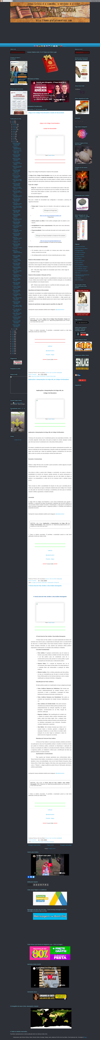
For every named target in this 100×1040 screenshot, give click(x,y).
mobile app (79, 314)
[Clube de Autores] (82, 191)
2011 (13, 353)
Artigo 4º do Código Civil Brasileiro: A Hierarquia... (16, 215)
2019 (13, 339)
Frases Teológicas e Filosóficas (81, 266)
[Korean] (57, 46)
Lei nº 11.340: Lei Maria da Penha (17, 248)
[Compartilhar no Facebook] (45, 374)
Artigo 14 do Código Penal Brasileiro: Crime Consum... (16, 264)
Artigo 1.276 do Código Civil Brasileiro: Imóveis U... (17, 226)
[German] (40, 46)
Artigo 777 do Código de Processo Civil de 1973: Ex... (17, 188)
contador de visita (17, 439)
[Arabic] (59, 46)
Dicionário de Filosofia (79, 254)
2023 (13, 332)
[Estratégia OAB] (18, 114)
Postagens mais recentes (34, 845)
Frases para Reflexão (79, 264)
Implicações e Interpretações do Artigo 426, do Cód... (17, 148)
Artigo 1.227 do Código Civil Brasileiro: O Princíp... (17, 167)
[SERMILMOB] (82, 370)
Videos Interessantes (79, 279)
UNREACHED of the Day (82, 290)
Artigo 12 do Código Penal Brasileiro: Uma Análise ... (16, 283)
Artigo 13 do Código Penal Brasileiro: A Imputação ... (17, 268)
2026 (13, 121)
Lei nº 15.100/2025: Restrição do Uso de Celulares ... (17, 163)
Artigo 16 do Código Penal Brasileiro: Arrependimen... (16, 234)
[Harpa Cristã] (18, 393)
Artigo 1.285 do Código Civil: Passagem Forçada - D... (17, 314)
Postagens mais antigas (66, 845)
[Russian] (49, 46)
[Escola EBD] (17, 431)
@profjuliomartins (60, 309)
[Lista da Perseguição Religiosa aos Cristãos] (82, 210)
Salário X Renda (16, 173)
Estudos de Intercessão (79, 260)
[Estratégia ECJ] (82, 81)
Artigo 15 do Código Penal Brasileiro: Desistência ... (16, 244)
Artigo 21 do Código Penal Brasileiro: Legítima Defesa (16, 184)
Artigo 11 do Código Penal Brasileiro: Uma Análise (16, 302)
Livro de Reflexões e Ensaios (81, 268)
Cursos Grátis (50, 359)
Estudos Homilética (79, 262)
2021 (13, 336)
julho (14, 133)
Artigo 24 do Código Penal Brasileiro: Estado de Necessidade (46, 112)
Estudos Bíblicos (78, 258)
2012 (13, 351)
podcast (82, 314)
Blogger (85, 1037)
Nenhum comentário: (32, 374)
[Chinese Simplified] (62, 46)
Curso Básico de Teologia (80, 252)
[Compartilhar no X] (43, 374)
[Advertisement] (50, 33)
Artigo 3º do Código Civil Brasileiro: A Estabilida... (16, 256)
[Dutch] (47, 46)
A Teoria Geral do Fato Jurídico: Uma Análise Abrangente (45, 585)
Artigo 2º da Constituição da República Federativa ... (17, 252)
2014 (13, 348)
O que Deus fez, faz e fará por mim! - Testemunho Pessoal (82, 275)
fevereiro (15, 141)
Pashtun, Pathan (81, 305)
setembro (15, 129)
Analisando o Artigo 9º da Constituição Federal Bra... (17, 318)
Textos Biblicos (78, 277)
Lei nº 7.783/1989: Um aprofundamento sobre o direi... (17, 310)
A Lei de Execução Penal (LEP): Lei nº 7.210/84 (17, 294)
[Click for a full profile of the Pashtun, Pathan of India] (82, 303)
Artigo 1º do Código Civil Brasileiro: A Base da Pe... (16, 291)
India (87, 305)
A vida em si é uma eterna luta (16, 242)
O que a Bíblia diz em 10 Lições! (81, 270)
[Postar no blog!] (42, 374)
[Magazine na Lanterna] (50, 959)
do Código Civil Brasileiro (36, 582)
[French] (37, 46)
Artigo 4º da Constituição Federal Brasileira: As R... (17, 238)
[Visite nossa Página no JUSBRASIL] (50, 905)
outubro (14, 127)
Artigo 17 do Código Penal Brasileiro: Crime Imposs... (16, 222)
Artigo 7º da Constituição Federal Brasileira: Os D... (17, 203)
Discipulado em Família (79, 256)
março (14, 139)
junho (14, 134)
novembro (15, 126)
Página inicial (50, 845)
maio (14, 136)
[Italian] (45, 46)
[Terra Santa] (82, 138)
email (88, 313)
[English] (35, 46)
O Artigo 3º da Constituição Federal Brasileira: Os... (17, 230)
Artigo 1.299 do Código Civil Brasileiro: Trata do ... (17, 306)
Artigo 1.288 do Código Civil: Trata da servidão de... (17, 298)
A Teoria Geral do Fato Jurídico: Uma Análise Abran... (17, 151)
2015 (13, 346)
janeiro (14, 329)
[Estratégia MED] (18, 84)
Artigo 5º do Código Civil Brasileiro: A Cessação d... (16, 176)
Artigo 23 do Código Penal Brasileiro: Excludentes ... (16, 155)
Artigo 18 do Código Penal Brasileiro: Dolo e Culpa (16, 211)
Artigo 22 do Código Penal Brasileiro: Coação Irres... (16, 171)
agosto (14, 131)
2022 (13, 334)
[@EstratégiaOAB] (50, 74)
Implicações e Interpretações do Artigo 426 (50, 582)
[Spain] (42, 46)
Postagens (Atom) (51, 848)
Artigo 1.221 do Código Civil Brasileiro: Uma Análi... (17, 180)
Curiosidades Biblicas (79, 250)
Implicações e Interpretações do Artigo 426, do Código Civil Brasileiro (48, 379)
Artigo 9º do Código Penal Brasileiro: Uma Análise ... (16, 325)
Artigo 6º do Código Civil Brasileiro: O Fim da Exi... (16, 159)
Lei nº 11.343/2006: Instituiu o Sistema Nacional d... (17, 260)
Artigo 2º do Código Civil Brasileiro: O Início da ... (16, 279)
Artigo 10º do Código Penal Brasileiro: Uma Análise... (17, 321)
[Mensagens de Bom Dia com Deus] (50, 919)
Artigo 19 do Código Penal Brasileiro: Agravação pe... (16, 199)
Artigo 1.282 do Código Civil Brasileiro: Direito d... (17, 271)
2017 (13, 343)
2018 (13, 341)
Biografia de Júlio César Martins (81, 248)
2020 (13, 338)
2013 (13, 350)
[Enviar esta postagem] (39, 374)
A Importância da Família (80, 246)
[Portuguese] (52, 46)
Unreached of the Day (81, 313)
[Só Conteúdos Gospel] (50, 999)
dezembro (15, 124)
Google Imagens (51, 155)
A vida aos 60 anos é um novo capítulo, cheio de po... (17, 287)
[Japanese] (54, 46)
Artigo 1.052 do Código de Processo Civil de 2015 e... (17, 207)
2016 (13, 344)
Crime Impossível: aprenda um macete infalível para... (17, 275)
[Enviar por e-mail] (41, 374)
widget (86, 314)
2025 (13, 122)
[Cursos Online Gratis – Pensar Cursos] (17, 402)
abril (14, 138)
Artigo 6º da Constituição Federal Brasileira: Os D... (17, 196)
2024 (13, 331)
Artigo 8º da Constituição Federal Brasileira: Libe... (17, 219)
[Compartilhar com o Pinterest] (46, 374)
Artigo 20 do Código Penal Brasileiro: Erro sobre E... (17, 192)
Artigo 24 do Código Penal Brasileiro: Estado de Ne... (16, 144)
